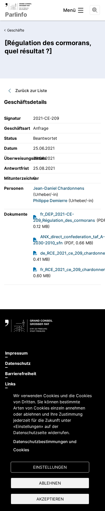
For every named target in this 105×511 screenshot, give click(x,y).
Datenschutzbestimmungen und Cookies (44, 445)
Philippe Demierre (50, 200)
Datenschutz (18, 363)
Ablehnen (50, 483)
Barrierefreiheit (20, 373)
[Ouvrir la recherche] (95, 10)
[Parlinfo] (18, 6)
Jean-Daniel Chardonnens (58, 188)
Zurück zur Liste (31, 90)
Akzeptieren (50, 499)
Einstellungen (50, 467)
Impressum (16, 353)
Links (10, 383)
